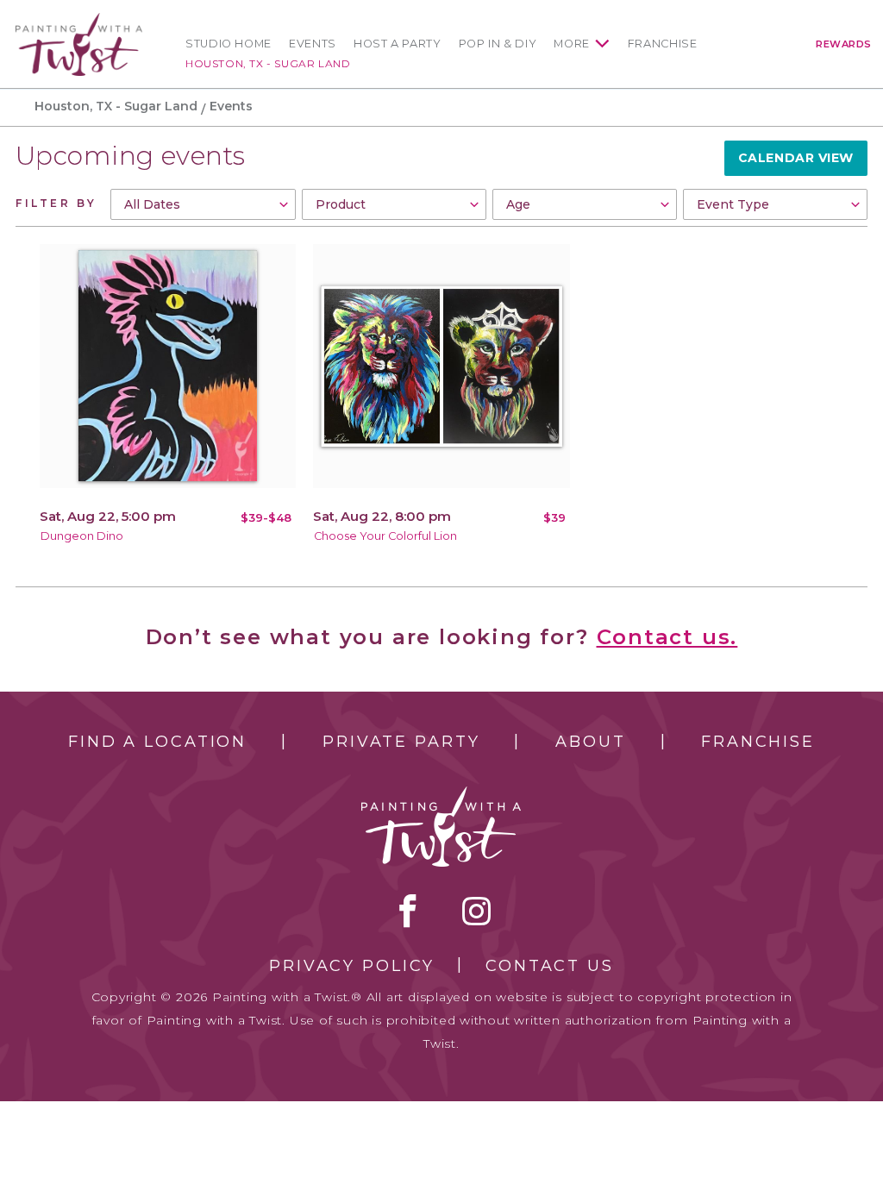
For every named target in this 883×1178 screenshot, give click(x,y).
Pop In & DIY (498, 43)
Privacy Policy (352, 965)
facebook (407, 910)
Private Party (401, 741)
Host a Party (398, 43)
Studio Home (228, 43)
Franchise (663, 43)
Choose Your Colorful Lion (385, 535)
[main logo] (79, 20)
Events (312, 43)
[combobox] (202, 204)
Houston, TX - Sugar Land (267, 63)
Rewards (844, 44)
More (572, 43)
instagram (476, 910)
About (590, 741)
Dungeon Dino (82, 535)
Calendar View (796, 158)
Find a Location (157, 741)
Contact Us (549, 965)
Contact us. (667, 636)
